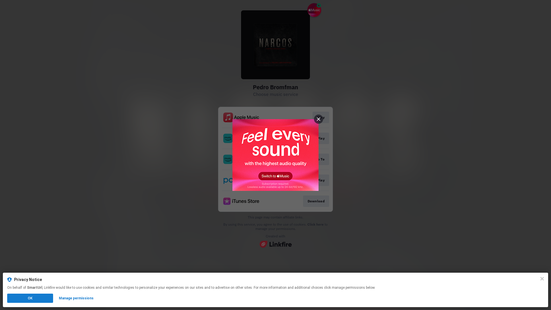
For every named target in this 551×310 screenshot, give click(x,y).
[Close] (542, 278)
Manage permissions (76, 298)
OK (30, 298)
